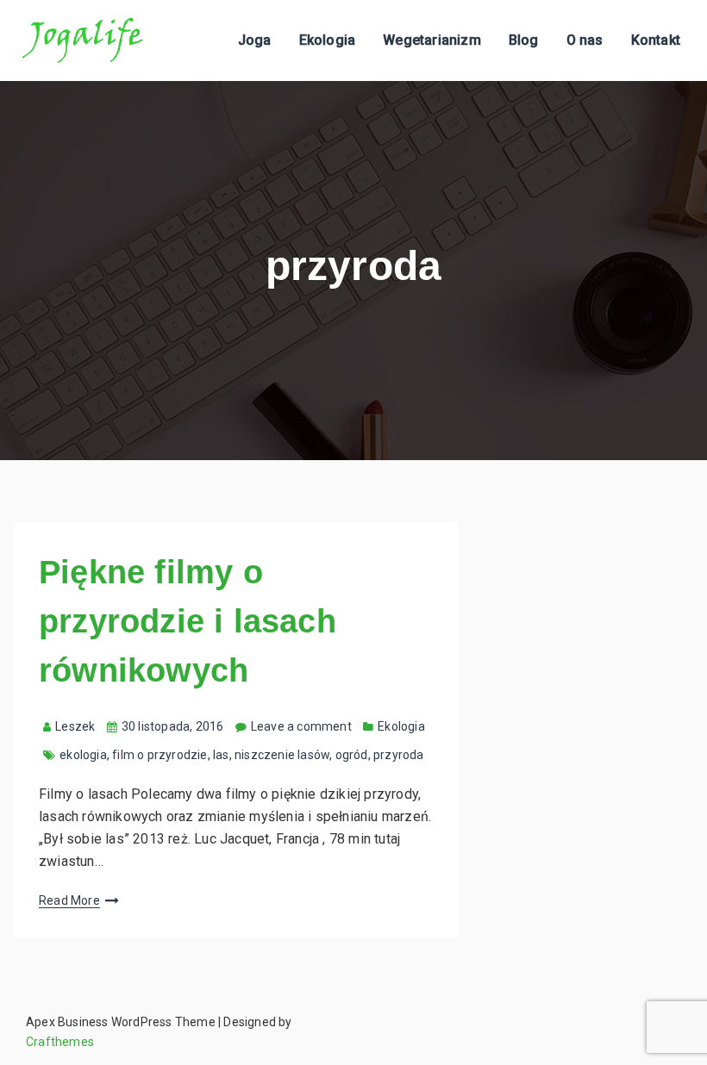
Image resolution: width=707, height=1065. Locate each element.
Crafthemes (60, 1042)
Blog (524, 40)
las (221, 755)
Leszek (75, 726)
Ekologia (327, 40)
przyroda (398, 755)
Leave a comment (301, 726)
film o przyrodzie (159, 755)
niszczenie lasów (282, 755)
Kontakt (655, 40)
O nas (585, 40)
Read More (69, 900)
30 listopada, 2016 (173, 726)
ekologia (83, 755)
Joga (255, 40)
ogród (351, 755)
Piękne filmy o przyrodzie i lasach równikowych (187, 621)
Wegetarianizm (432, 40)
